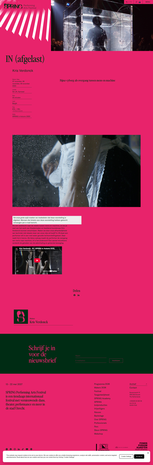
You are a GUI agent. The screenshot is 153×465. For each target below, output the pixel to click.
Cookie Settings (126, 456)
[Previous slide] (134, 209)
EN (131, 2)
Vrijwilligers (99, 408)
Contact (133, 387)
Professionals (100, 423)
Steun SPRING (100, 430)
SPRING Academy (102, 398)
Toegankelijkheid (101, 394)
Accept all (139, 456)
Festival (97, 391)
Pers (96, 426)
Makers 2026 (100, 387)
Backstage (99, 415)
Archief (133, 384)
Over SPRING (100, 419)
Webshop (98, 433)
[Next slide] (139, 209)
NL (127, 2)
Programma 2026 (102, 384)
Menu (147, 2)
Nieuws (97, 412)
